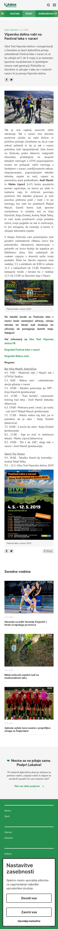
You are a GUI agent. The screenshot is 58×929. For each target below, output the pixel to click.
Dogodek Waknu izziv (16, 356)
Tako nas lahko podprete (27, 786)
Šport (29, 13)
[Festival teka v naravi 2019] (29, 292)
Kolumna (8, 837)
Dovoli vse (29, 898)
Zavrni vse (29, 912)
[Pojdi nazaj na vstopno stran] (10, 5)
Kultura (15, 13)
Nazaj (49, 551)
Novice (7, 810)
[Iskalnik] (47, 5)
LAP (30, 184)
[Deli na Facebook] (6, 80)
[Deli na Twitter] (11, 80)
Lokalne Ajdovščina (11, 30)
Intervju (8, 832)
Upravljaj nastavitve (29, 921)
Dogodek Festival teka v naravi (22, 349)
